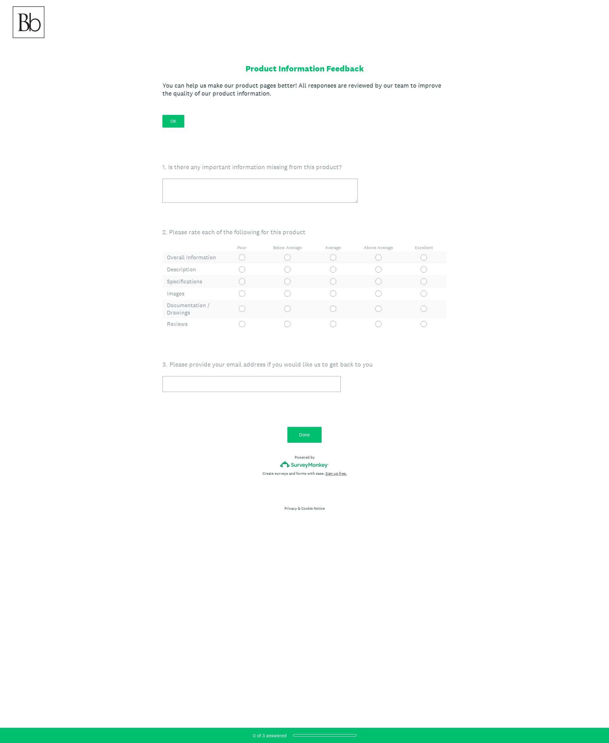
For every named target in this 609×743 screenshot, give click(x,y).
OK (173, 121)
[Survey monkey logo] (304, 464)
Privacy (291, 508)
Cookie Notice (313, 508)
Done (304, 435)
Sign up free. (336, 473)
